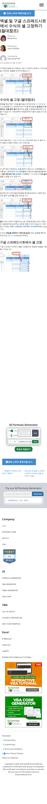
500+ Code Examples (11, 624)
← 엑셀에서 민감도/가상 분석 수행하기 (11, 472)
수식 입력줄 (19, 171)
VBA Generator (9, 584)
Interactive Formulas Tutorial (16, 657)
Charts (5, 651)
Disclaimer (6, 736)
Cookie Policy (9, 744)
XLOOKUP (35, 226)
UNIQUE (18, 226)
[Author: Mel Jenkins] (3, 38)
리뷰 (4, 544)
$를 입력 (15, 174)
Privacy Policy (10, 740)
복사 (7, 104)
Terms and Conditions (13, 749)
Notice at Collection (10, 758)
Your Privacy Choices (14, 753)
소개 (4, 526)
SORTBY (26, 226)
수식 (37, 104)
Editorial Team (9, 532)
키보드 (32, 174)
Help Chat (6, 596)
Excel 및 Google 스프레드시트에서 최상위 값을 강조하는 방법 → (35, 473)
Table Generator (10, 590)
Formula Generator (11, 578)
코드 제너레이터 (8, 611)
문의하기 (5, 538)
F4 (40, 174)
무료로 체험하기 (23, 449)
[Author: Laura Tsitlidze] (3, 48)
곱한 (42, 111)
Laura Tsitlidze (13, 48)
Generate (38, 494)
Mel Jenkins (12, 38)
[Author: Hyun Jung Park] (3, 58)
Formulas (6, 639)
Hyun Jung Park (13, 58)
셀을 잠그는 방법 (10, 235)
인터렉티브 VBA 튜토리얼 (12, 617)
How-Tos (6, 645)
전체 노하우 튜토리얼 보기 (19, 13)
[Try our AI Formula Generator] (23, 436)
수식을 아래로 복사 (18, 140)
